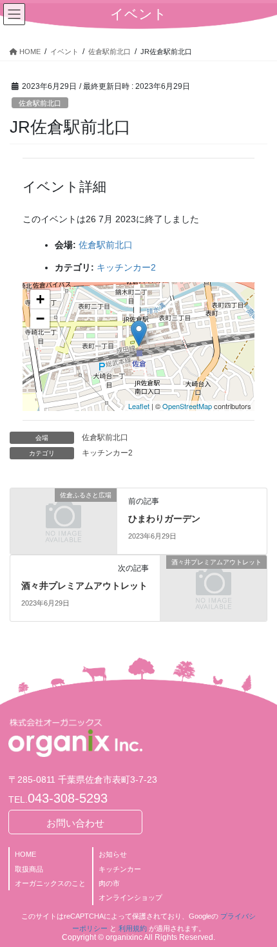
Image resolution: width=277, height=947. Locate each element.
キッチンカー (120, 869)
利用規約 (133, 928)
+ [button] (40, 299)
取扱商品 (29, 869)
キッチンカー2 (126, 267)
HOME (25, 854)
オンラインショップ (130, 897)
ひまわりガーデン (164, 518)
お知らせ (113, 854)
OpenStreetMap (187, 406)
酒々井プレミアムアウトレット (84, 585)
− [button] (40, 319)
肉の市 (109, 883)
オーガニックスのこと (50, 883)
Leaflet (138, 406)
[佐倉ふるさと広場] (63, 520)
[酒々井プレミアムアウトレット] (213, 587)
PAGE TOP (257, 907)
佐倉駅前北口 (40, 103)
